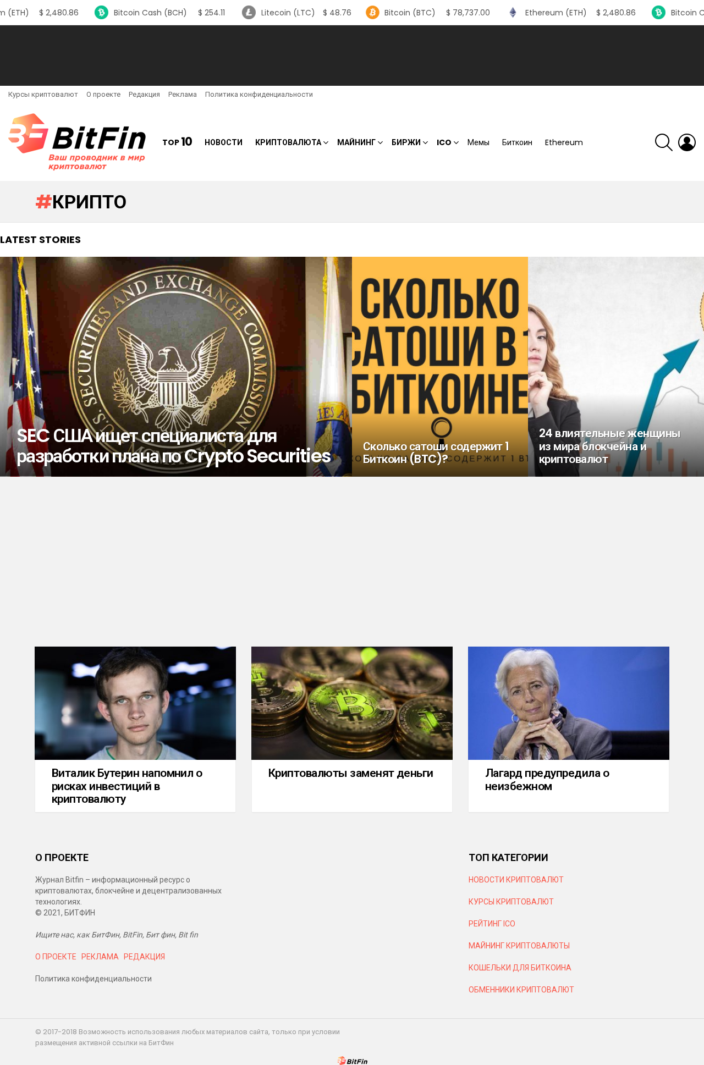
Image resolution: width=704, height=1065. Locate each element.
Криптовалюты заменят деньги (350, 773)
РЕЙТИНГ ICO (493, 923)
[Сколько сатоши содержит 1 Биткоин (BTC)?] (440, 367)
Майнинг (356, 142)
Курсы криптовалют (43, 94)
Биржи (406, 142)
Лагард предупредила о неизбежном (547, 779)
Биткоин (517, 142)
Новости (224, 142)
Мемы (479, 142)
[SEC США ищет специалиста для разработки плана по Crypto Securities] (176, 367)
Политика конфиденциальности (259, 94)
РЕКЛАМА (100, 956)
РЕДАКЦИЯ (144, 956)
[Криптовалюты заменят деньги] (352, 703)
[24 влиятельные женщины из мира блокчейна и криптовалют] (616, 367)
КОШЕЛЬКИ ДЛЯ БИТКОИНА (520, 967)
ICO (444, 142)
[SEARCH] (664, 142)
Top (177, 142)
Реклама (182, 94)
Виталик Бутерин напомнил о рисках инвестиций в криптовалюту (127, 786)
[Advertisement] (352, 55)
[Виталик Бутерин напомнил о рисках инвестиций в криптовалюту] (135, 703)
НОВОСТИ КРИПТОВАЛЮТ (516, 879)
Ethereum (564, 142)
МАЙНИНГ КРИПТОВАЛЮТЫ (519, 945)
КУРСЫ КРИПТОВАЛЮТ (511, 901)
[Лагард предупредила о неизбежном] (568, 703)
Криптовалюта (288, 142)
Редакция (144, 94)
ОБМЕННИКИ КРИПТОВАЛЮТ (521, 989)
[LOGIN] (687, 142)
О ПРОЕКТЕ (55, 956)
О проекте (103, 94)
